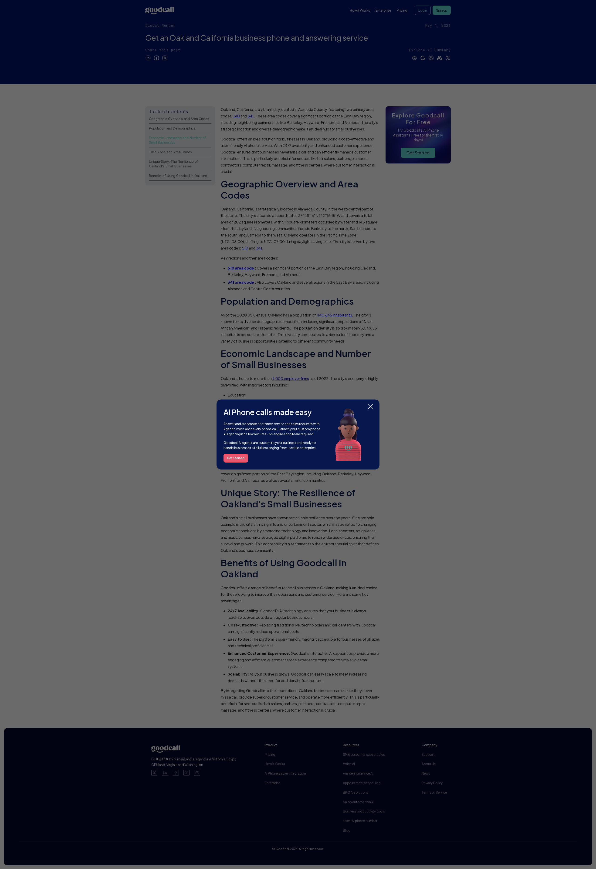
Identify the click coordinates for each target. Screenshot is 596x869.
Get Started (235, 458)
